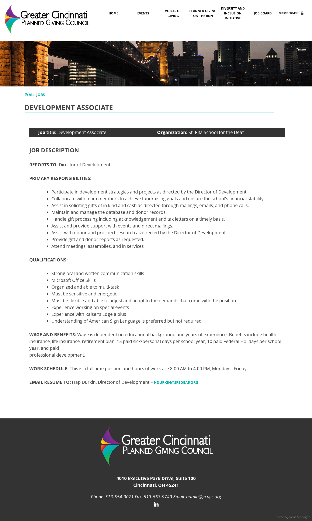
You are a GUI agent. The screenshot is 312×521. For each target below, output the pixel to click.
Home (113, 13)
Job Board (263, 13)
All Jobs (36, 94)
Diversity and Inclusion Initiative (233, 13)
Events (143, 13)
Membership (289, 13)
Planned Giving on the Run (202, 13)
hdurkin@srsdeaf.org (176, 382)
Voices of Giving (173, 13)
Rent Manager (299, 517)
